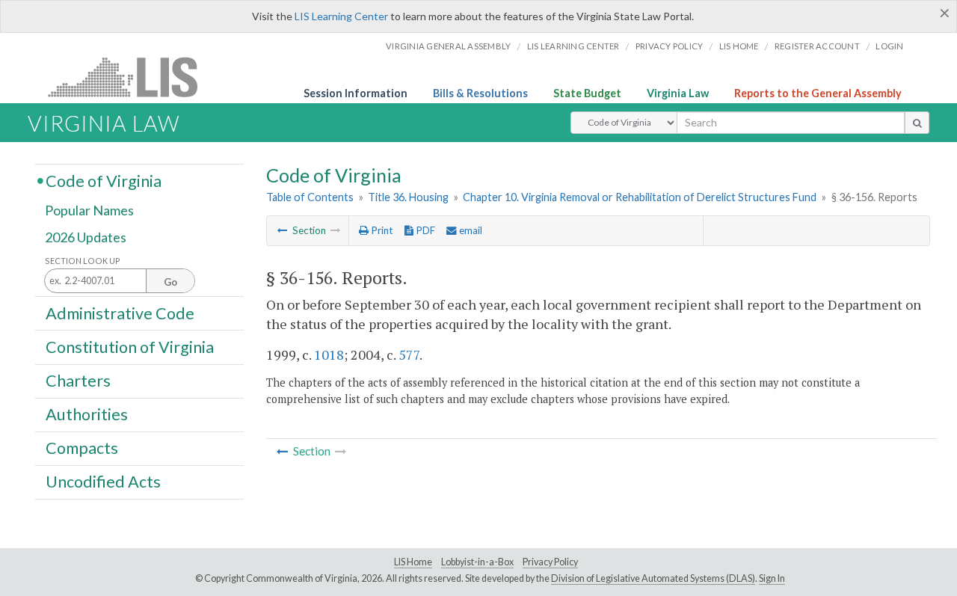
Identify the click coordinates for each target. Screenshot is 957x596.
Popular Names (89, 211)
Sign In (772, 578)
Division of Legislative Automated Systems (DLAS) (653, 578)
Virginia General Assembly (448, 46)
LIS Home (413, 562)
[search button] (917, 122)
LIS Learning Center (341, 16)
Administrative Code (120, 312)
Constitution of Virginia (130, 346)
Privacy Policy (670, 46)
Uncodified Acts (103, 481)
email (469, 230)
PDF (424, 230)
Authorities (87, 414)
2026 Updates (85, 237)
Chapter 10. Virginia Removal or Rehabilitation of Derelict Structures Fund (639, 197)
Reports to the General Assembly (818, 93)
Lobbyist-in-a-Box (477, 562)
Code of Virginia (103, 180)
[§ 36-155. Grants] (282, 230)
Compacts (82, 448)
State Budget (587, 93)
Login (889, 46)
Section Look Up (82, 260)
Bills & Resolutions (480, 93)
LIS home (739, 46)
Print (381, 230)
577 (409, 354)
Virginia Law (678, 93)
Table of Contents (310, 197)
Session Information (355, 93)
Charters (78, 380)
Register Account (817, 46)
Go (170, 282)
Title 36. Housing (408, 197)
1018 (329, 354)
